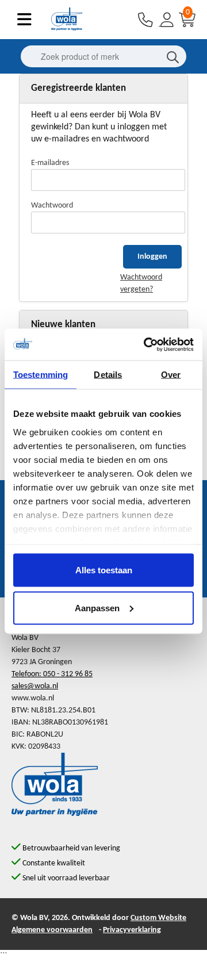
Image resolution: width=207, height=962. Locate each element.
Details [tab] (108, 375)
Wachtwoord (52, 205)
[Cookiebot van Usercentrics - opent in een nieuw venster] (146, 344)
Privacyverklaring (132, 930)
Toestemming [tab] (40, 375)
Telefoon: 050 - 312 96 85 (52, 674)
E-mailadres (50, 163)
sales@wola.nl (35, 686)
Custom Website (158, 918)
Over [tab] (171, 375)
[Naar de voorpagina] (67, 28)
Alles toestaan (103, 570)
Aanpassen (97, 607)
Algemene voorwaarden (52, 930)
